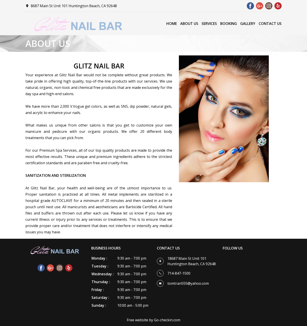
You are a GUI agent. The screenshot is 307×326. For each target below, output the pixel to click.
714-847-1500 (178, 273)
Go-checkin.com (167, 319)
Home (171, 23)
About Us (189, 23)
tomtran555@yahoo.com (188, 283)
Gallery (247, 23)
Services (209, 23)
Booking (228, 23)
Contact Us (270, 23)
